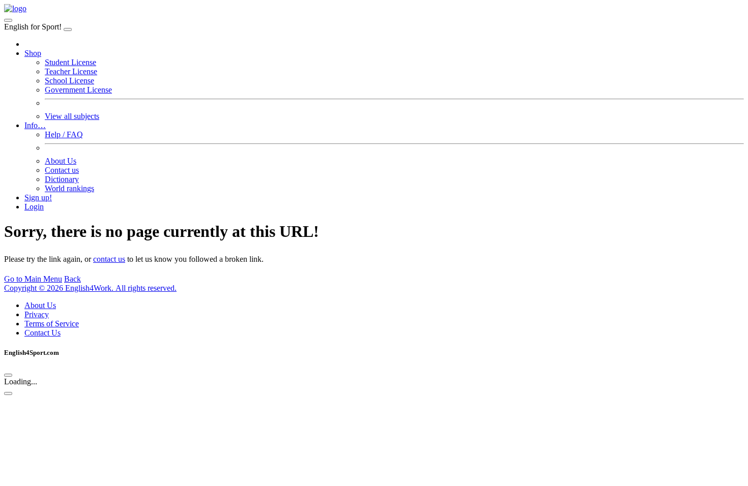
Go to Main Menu (33, 279)
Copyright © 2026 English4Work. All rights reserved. (90, 288)
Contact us (62, 170)
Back (72, 279)
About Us (60, 161)
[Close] (68, 29)
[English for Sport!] (15, 8)
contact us (109, 259)
